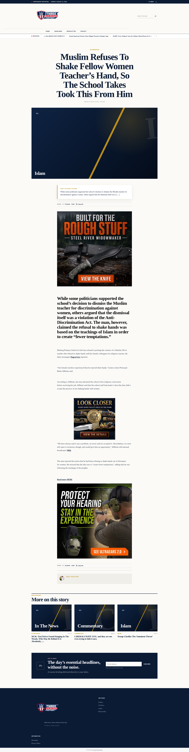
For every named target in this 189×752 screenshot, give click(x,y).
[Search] (156, 16)
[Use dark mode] (156, 1)
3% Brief (151, 1)
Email (73, 204)
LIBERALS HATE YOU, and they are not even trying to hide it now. (93, 637)
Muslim (96, 49)
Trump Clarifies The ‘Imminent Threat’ (135, 636)
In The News (36, 633)
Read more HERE (64, 479)
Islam (92, 49)
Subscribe (147, 664)
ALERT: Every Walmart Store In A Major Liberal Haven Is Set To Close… (118, 36)
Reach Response (98, 750)
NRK (69, 450)
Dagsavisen (75, 357)
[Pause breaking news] (156, 36)
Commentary (79, 633)
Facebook (67, 204)
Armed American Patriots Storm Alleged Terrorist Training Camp (72, 36)
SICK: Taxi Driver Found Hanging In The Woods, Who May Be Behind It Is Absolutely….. (50, 639)
